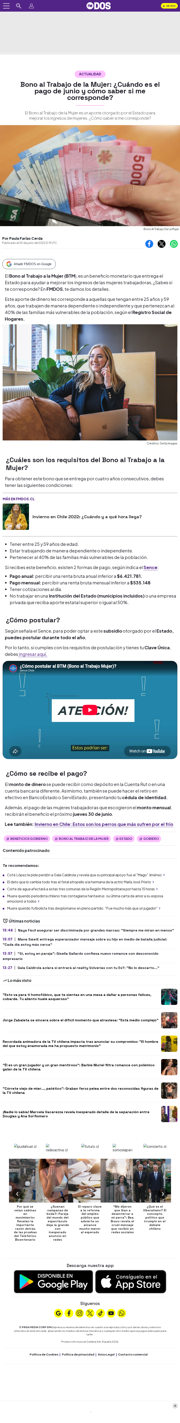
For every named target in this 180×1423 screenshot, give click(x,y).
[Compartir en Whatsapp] (174, 244)
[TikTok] (100, 1313)
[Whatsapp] (121, 1313)
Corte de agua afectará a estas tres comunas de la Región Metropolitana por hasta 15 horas (81, 889)
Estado (125, 839)
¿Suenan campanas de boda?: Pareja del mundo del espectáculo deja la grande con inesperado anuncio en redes (57, 1223)
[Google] (58, 1313)
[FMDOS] (98, 5)
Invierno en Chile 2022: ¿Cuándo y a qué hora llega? (87, 517)
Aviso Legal (106, 1354)
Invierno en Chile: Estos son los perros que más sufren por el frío (104, 824)
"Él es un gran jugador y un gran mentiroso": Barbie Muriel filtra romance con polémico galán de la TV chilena (79, 1067)
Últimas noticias (24, 920)
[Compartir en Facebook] (149, 244)
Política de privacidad (78, 1354)
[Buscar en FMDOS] (18, 5)
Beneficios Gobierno (29, 839)
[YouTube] (111, 1313)
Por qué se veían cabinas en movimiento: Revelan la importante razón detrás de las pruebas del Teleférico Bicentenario (25, 1223)
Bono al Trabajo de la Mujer (84, 839)
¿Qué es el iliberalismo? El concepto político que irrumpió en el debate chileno (154, 1218)
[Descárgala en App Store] (130, 1281)
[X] (90, 1313)
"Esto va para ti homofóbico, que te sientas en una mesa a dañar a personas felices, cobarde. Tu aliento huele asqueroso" (77, 996)
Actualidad (90, 74)
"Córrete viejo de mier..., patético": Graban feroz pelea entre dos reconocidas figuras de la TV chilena (80, 1090)
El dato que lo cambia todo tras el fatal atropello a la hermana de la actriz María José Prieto (79, 882)
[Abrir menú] (6, 6)
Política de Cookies (44, 1354)
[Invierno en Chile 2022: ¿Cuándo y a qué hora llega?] (16, 517)
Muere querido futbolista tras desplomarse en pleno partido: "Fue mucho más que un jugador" (82, 908)
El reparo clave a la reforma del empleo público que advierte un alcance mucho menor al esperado (90, 1219)
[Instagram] (79, 1313)
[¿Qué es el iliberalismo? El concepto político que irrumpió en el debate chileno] (155, 1181)
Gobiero (151, 839)
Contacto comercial (133, 1354)
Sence (150, 567)
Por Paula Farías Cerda (22, 238)
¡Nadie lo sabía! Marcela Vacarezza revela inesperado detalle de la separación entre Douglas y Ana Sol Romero (76, 1114)
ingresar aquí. (32, 654)
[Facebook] (69, 1313)
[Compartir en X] (162, 244)
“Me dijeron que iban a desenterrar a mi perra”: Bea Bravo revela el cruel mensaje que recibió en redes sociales (122, 1219)
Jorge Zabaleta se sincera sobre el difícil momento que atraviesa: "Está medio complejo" (80, 1020)
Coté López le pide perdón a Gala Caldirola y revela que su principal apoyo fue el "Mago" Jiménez (84, 875)
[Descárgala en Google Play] (53, 1281)
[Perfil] (31, 5)
